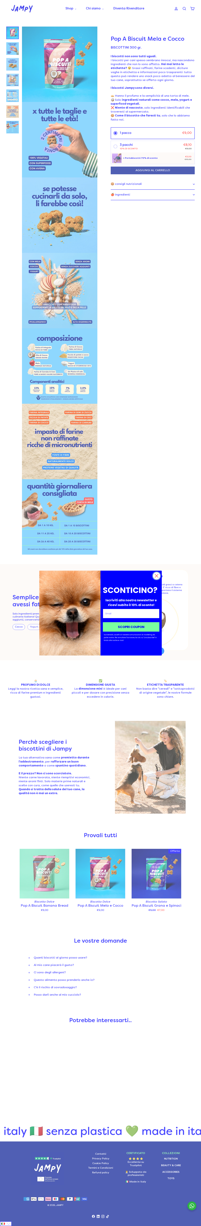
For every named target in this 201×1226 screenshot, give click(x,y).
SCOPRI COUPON (131, 627)
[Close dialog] (156, 576)
